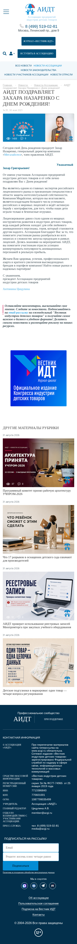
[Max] (24, 885)
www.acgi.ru (39, 750)
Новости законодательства (38, 70)
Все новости (23, 65)
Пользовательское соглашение (38, 903)
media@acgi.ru (41, 828)
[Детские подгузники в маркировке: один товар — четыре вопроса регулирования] (38, 662)
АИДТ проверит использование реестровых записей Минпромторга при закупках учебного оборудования (37, 625)
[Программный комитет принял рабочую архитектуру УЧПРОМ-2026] (38, 462)
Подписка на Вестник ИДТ (39, 909)
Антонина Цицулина (16, 289)
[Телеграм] (43, 885)
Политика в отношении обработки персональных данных (29, 872)
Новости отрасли (61, 74)
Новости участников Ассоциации (26, 74)
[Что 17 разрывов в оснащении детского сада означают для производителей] (38, 529)
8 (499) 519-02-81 (41, 26)
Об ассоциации (39, 897)
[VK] (33, 885)
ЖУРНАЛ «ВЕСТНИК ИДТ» (38, 41)
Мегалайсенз (12, 154)
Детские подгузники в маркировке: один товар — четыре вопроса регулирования (35, 692)
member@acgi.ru (42, 812)
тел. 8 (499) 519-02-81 (45, 825)
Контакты (39, 914)
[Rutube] (52, 885)
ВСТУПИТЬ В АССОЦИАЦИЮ (36, 53)
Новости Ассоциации (48, 65)
